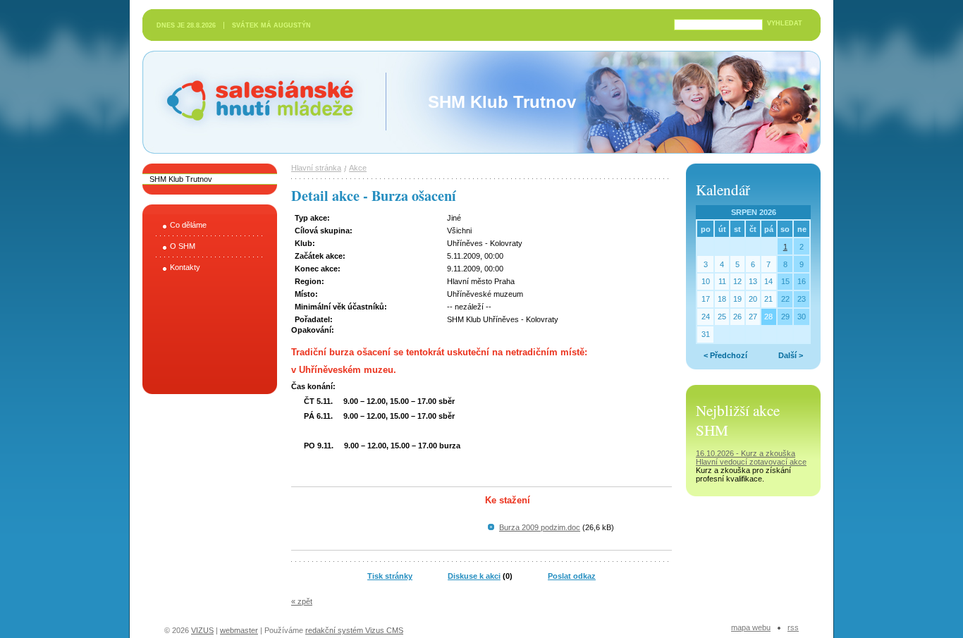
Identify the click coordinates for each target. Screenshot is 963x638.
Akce (358, 168)
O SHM (182, 246)
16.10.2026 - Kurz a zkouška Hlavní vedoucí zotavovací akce (751, 457)
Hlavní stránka (316, 168)
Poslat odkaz (572, 576)
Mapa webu (751, 627)
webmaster (239, 630)
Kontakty (185, 267)
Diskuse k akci (474, 576)
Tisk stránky (389, 576)
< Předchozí (725, 355)
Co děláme (188, 225)
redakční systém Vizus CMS (354, 630)
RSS (793, 627)
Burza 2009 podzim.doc (539, 527)
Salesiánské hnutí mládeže (205, 86)
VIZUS (202, 630)
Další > (790, 355)
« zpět (301, 601)
